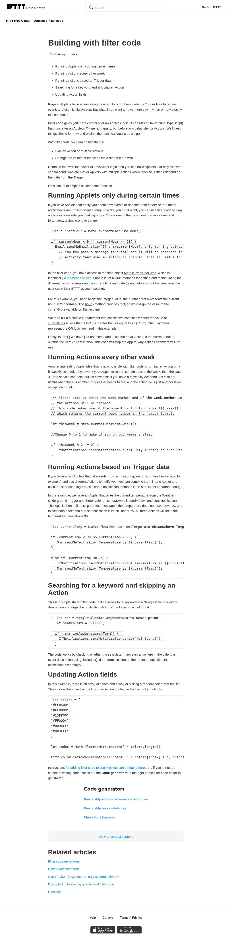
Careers (108, 917)
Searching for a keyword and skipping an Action (89, 87)
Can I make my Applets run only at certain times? (83, 877)
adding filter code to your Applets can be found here (107, 767)
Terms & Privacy (131, 917)
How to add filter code (64, 869)
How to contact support (116, 836)
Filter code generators (64, 861)
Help (93, 917)
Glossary (54, 892)
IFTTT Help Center (17, 20)
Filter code (56, 20)
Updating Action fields (71, 94)
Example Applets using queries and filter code (81, 884)
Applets (39, 20)
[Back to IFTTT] (213, 7)
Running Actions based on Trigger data (83, 80)
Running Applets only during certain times (85, 66)
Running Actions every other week (80, 73)
